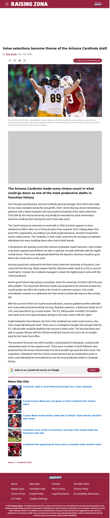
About (14, 483)
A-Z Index (16, 498)
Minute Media (17, 506)
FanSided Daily (37, 488)
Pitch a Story (58, 488)
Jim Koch (11, 54)
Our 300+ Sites (81, 483)
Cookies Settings (38, 498)
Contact (56, 483)
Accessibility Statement (86, 493)
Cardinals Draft (24, 462)
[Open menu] (7, 4)
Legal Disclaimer (60, 493)
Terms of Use (18, 493)
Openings (35, 483)
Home (11, 462)
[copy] (24, 60)
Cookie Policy (37, 493)
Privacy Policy (81, 488)
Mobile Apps (17, 488)
